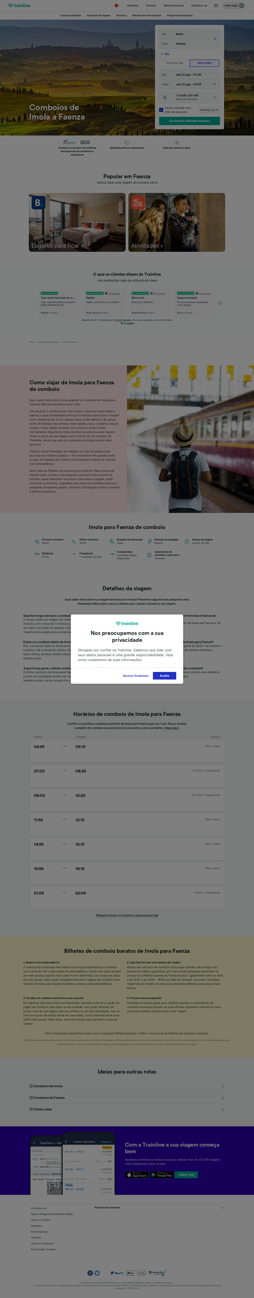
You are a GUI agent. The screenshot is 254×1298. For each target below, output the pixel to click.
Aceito (164, 675)
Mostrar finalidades (136, 675)
